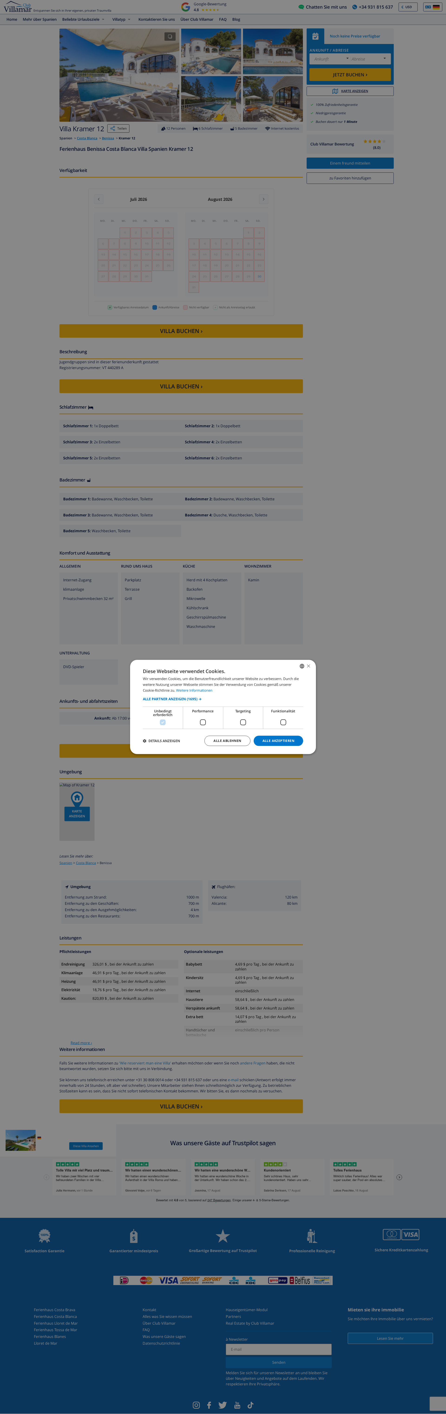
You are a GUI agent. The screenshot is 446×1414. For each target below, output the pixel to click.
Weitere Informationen (194, 690)
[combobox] (302, 666)
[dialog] (223, 707)
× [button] (308, 666)
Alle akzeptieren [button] (278, 740)
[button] (223, 699)
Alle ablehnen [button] (227, 740)
